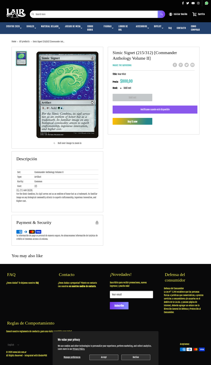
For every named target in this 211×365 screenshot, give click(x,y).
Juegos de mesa (73, 28)
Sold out (132, 97)
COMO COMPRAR (195, 28)
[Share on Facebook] (175, 65)
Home (14, 41)
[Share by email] (192, 65)
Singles (30, 28)
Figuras (108, 28)
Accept (104, 357)
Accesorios (141, 28)
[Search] (161, 14)
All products (24, 41)
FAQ (170, 28)
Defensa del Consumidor (174, 288)
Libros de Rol (123, 28)
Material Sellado (50, 28)
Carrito (201, 14)
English (11, 345)
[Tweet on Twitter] (186, 65)
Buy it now (132, 121)
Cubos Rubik (90, 28)
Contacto (181, 28)
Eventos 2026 (13, 28)
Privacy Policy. (79, 349)
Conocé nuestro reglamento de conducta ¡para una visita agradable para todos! (39, 331)
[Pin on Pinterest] (181, 65)
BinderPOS (42, 355)
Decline (136, 357)
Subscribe (119, 305)
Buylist (157, 28)
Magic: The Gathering (122, 65)
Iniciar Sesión (180, 14)
